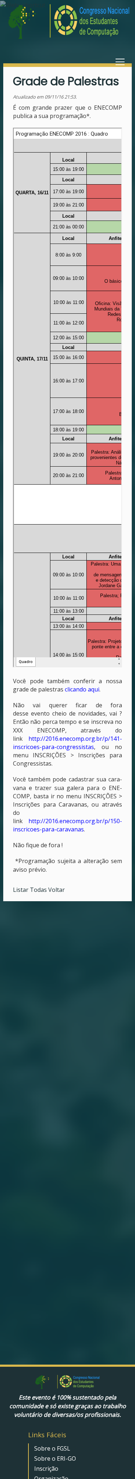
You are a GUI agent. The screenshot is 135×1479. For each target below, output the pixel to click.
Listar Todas (30, 890)
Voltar (56, 890)
